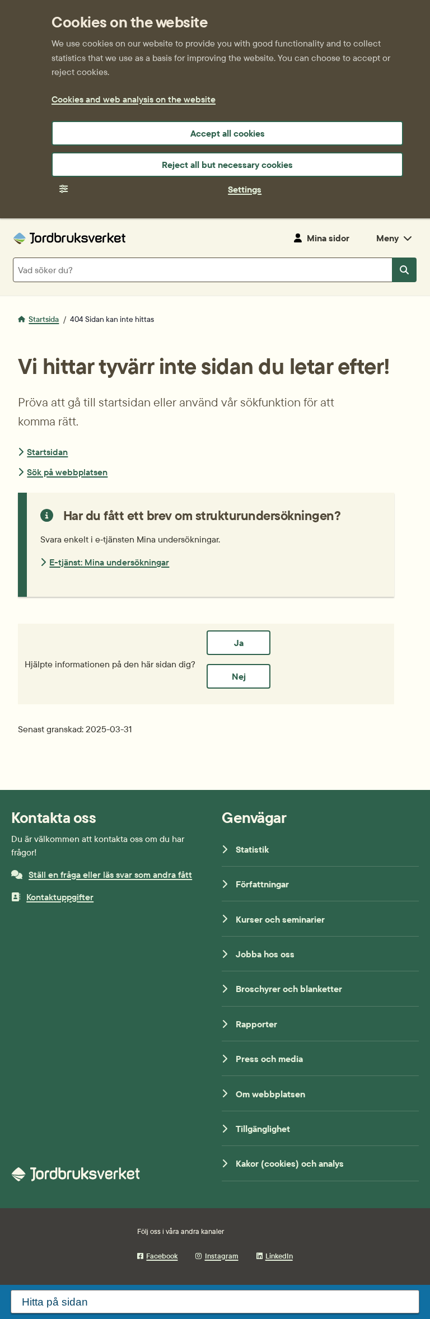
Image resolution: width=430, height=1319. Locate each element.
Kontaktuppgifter (60, 896)
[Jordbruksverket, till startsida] (69, 238)
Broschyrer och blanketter (289, 988)
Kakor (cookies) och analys (290, 1163)
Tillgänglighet (263, 1128)
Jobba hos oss (265, 954)
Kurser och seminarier (280, 919)
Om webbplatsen (270, 1094)
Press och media (269, 1058)
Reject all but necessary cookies (227, 164)
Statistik (252, 849)
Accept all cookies (227, 133)
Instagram (221, 1255)
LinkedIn (279, 1255)
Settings (244, 189)
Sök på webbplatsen (67, 472)
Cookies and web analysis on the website (134, 99)
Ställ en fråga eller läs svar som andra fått (110, 874)
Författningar (262, 884)
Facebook (161, 1255)
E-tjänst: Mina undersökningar (109, 562)
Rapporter (256, 1024)
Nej (239, 676)
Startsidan (47, 451)
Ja (239, 642)
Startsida (44, 319)
